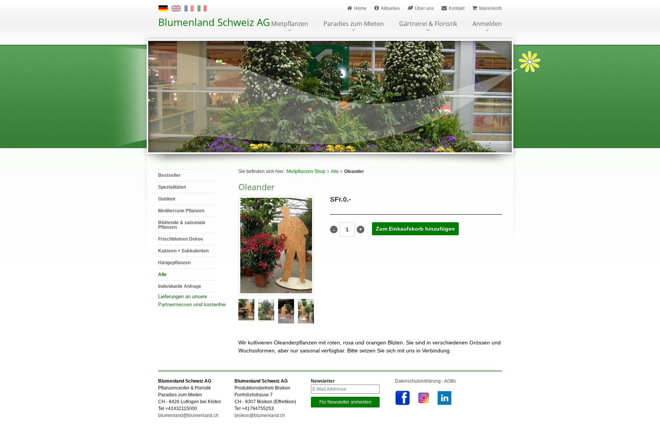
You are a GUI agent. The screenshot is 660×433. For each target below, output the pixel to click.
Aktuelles (390, 8)
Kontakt (456, 8)
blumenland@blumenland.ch (188, 415)
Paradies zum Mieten (354, 24)
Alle (335, 171)
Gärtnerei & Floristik (428, 24)
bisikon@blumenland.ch (260, 415)
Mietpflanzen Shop (305, 171)
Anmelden (487, 24)
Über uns (424, 8)
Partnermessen (175, 304)
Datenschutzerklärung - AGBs (425, 381)
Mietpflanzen (289, 24)
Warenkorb (490, 8)
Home (360, 8)
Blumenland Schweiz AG (214, 22)
